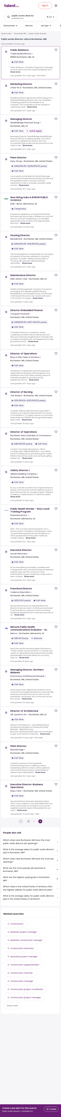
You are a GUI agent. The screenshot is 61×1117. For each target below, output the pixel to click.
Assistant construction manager (26, 940)
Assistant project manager (23, 932)
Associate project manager (23, 956)
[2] (40, 821)
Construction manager (21, 981)
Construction (16, 923)
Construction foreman (21, 973)
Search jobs (6, 33)
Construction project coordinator (26, 989)
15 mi (49, 17)
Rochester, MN (20, 33)
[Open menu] (56, 5)
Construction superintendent (24, 964)
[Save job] (56, 50)
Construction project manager (25, 997)
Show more (15, 72)
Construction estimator (22, 948)
